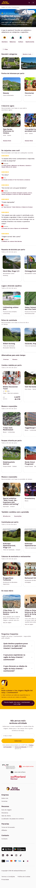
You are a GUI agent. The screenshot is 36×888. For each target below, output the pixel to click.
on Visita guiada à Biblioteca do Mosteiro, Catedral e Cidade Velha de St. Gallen (16, 166)
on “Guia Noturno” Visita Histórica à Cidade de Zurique (17, 207)
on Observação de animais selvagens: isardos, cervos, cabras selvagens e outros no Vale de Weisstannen (16, 193)
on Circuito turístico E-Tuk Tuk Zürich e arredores (15, 179)
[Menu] (33, 2)
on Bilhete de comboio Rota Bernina (11, 241)
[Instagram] (16, 855)
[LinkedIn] (2, 855)
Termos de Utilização (20, 747)
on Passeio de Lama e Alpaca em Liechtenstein (14, 228)
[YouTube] (11, 855)
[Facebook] (7, 855)
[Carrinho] (29, 2)
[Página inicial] (5, 2)
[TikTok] (20, 855)
